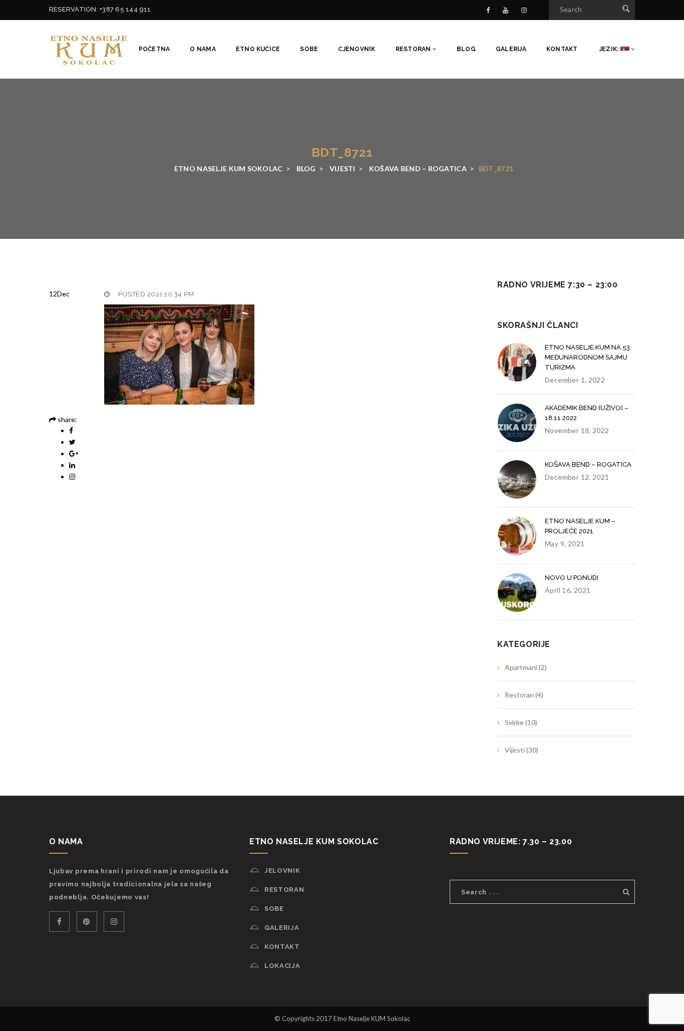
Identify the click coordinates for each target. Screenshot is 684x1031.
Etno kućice (258, 49)
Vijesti (515, 750)
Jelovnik (282, 870)
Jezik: (609, 49)
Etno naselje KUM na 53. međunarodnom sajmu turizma (588, 357)
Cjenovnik (356, 49)
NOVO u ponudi (571, 577)
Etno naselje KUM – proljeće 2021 (580, 526)
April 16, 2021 (567, 590)
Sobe (309, 49)
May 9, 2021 (564, 543)
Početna (154, 49)
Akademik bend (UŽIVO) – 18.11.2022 (586, 413)
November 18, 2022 (577, 430)
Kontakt (562, 49)
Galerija (511, 49)
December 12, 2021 (577, 477)
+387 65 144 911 (125, 9)
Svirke (514, 722)
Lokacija (282, 965)
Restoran (414, 49)
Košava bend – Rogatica (588, 464)
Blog (466, 49)
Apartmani (521, 667)
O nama (202, 49)
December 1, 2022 (575, 380)
